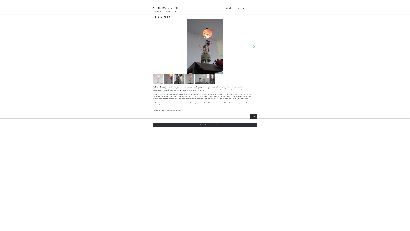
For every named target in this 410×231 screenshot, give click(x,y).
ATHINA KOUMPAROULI (168, 8)
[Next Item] (253, 46)
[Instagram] (216, 124)
